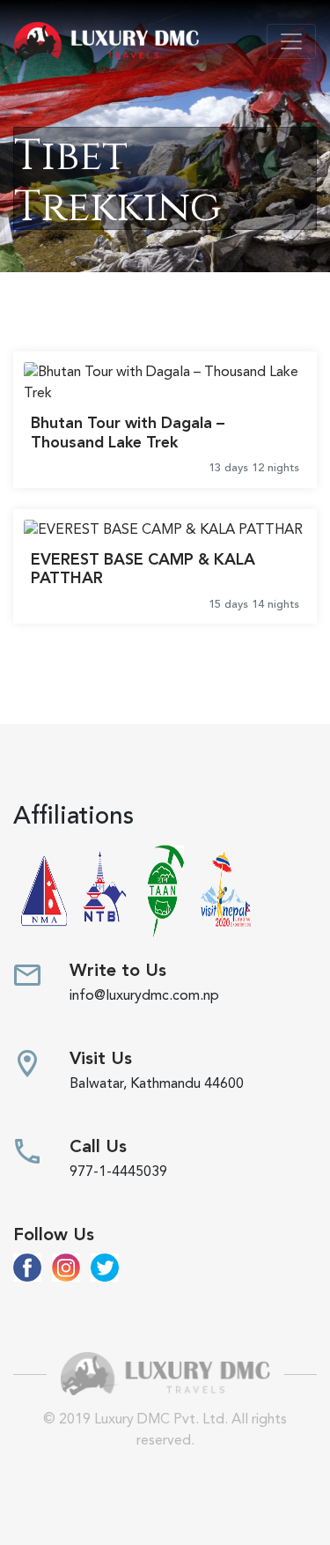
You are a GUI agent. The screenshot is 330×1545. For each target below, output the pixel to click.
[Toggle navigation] (291, 41)
